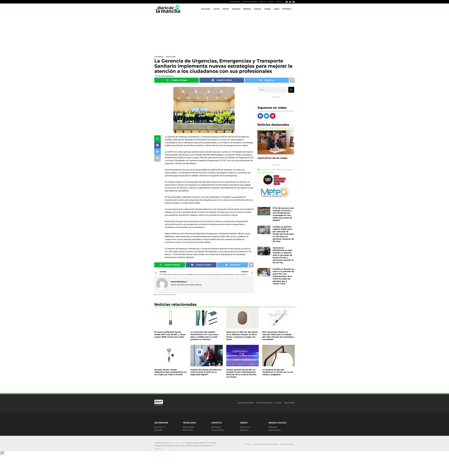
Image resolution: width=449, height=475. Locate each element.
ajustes (224, 472)
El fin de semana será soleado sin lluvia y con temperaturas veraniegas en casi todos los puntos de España (283, 214)
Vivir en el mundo (217, 430)
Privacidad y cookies (287, 444)
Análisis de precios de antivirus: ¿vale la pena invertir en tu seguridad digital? (206, 372)
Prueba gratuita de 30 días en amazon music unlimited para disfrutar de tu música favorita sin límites (241, 373)
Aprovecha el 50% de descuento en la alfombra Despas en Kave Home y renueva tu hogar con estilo (242, 335)
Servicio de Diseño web (264, 403)
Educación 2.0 (245, 427)
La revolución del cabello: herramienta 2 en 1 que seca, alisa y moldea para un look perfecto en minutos (204, 335)
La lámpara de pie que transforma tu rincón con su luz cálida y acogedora (277, 372)
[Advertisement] (224, 32)
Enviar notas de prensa (250, 1)
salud (169, 294)
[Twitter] (290, 2)
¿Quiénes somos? (235, 1)
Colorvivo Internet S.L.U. (177, 443)
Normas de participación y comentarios (266, 444)
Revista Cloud (188, 430)
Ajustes (276, 471)
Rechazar (261, 471)
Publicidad (262, 1)
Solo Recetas (216, 427)
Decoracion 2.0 (159, 427)
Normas (270, 1)
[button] (292, 9)
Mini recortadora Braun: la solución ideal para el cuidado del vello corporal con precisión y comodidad (278, 335)
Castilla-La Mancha (162, 294)
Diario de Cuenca (274, 430)
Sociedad (159, 57)
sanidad (174, 294)
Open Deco (158, 430)
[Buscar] (291, 90)
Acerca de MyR (289, 403)
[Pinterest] (294, 2)
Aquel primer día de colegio (272, 158)
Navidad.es (244, 430)
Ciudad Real (272, 427)
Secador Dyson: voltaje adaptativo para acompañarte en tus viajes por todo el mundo (170, 372)
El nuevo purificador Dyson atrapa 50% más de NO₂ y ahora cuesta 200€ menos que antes (170, 334)
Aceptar (247, 471)
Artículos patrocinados (245, 403)
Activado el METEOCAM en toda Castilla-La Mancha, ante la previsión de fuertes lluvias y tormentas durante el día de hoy (283, 255)
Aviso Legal (247, 444)
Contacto (279, 1)
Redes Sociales (188, 427)
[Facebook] (287, 2)
